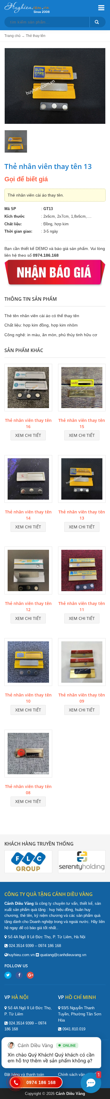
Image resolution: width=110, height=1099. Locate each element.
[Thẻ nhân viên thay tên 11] (82, 571)
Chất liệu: (13, 224)
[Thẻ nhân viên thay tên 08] (28, 754)
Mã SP (10, 209)
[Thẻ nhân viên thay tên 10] (28, 663)
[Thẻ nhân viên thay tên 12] (28, 571)
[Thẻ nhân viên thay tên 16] (28, 388)
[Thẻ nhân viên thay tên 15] (82, 388)
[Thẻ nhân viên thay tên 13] (82, 480)
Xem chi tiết (28, 435)
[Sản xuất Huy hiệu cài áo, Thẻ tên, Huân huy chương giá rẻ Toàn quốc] (27, 7)
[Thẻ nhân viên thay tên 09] (82, 663)
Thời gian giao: (18, 231)
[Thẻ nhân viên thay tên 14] (28, 480)
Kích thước (14, 216)
